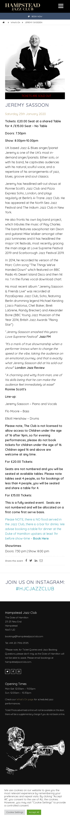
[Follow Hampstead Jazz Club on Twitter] (7, 671)
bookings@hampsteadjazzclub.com (24, 636)
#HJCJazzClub (35, 589)
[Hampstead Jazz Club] (22, 6)
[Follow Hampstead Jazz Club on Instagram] (19, 671)
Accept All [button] (34, 812)
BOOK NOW (37, 16)
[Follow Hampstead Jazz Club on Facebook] (13, 671)
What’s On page (24, 699)
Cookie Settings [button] (14, 812)
